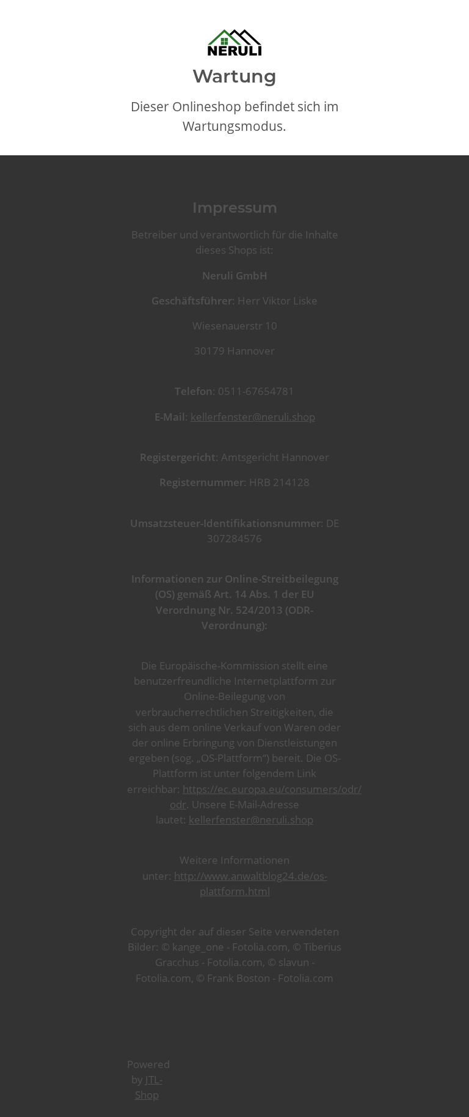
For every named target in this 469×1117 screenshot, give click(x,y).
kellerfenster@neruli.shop (253, 417)
